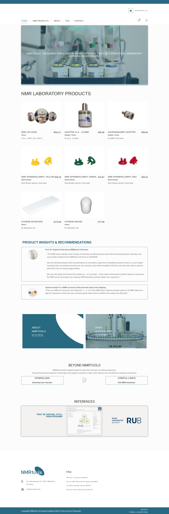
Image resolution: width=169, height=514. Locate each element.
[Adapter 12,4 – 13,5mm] (85, 115)
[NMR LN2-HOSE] (41, 115)
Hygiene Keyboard (32, 221)
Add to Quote (48, 132)
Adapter (67, 135)
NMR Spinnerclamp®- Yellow (37, 177)
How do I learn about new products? (79, 489)
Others (23, 224)
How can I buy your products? (77, 477)
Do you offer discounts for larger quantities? (82, 481)
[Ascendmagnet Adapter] (128, 115)
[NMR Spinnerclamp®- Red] (128, 159)
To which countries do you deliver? (78, 485)
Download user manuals (42, 383)
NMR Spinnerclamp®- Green (80, 177)
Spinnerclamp (26, 180)
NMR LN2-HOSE (29, 132)
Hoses (23, 135)
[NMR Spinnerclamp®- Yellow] (41, 159)
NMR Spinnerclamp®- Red (122, 177)
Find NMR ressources (127, 382)
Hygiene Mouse (73, 221)
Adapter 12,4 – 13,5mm (77, 132)
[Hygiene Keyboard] (41, 204)
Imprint (144, 510)
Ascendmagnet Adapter (122, 132)
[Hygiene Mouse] (85, 204)
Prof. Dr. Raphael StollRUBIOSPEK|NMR (49, 415)
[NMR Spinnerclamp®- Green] (85, 159)
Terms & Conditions (138, 512)
